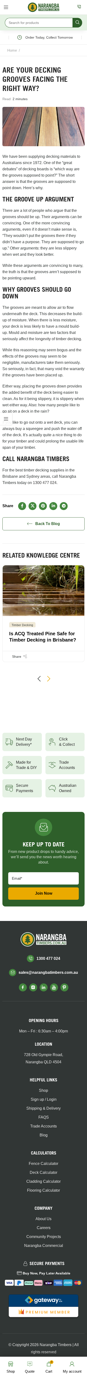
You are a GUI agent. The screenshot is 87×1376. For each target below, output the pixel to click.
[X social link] (32, 506)
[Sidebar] (6, 419)
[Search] (77, 23)
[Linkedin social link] (53, 506)
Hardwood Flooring (38, 50)
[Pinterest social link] (43, 506)
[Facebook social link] (22, 506)
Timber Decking (22, 625)
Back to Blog (47, 524)
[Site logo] (43, 7)
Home (12, 50)
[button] (39, 679)
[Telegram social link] (64, 506)
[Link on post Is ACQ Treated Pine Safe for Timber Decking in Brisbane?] (43, 590)
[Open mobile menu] (6, 7)
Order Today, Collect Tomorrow (45, 37)
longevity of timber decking (58, 339)
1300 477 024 (45, 483)
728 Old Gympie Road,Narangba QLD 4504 (43, 1058)
